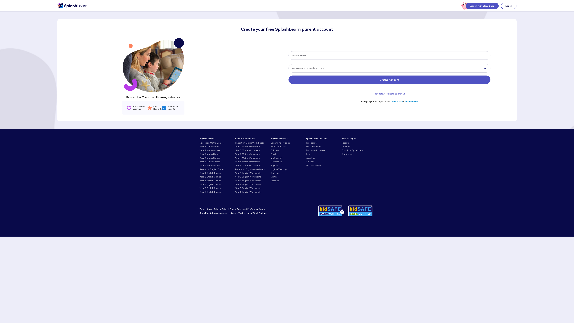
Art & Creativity (278, 146)
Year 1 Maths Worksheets (247, 146)
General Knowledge (280, 143)
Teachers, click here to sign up (389, 93)
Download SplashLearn (353, 150)
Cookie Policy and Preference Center (248, 209)
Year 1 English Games (210, 173)
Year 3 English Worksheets (248, 180)
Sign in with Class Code (482, 5)
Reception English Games (212, 169)
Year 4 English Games (210, 184)
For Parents (311, 143)
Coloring (275, 150)
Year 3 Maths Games (210, 154)
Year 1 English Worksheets (248, 173)
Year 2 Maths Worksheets (247, 150)
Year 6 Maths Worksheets (247, 165)
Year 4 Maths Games (210, 158)
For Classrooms (313, 146)
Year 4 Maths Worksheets (247, 158)
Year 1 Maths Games (210, 146)
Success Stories (313, 165)
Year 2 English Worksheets (248, 177)
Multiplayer (276, 158)
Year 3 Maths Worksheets (247, 154)
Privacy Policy (411, 101)
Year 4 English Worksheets (248, 184)
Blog (308, 154)
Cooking (274, 173)
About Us (310, 158)
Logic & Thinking (279, 169)
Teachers (346, 146)
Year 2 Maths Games (210, 150)
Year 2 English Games (210, 177)
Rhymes (274, 165)
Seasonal (275, 180)
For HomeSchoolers (315, 150)
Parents (345, 143)
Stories (274, 177)
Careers (310, 161)
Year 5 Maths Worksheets (247, 161)
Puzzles (274, 154)
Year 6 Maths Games (210, 165)
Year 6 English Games (210, 192)
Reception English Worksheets (250, 169)
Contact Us (347, 154)
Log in (508, 5)
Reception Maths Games (212, 143)
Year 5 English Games (210, 188)
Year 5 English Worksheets (248, 188)
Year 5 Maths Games (210, 161)
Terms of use (206, 209)
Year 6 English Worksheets (248, 192)
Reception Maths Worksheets (249, 143)
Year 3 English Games (210, 180)
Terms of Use (397, 101)
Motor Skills (276, 161)
